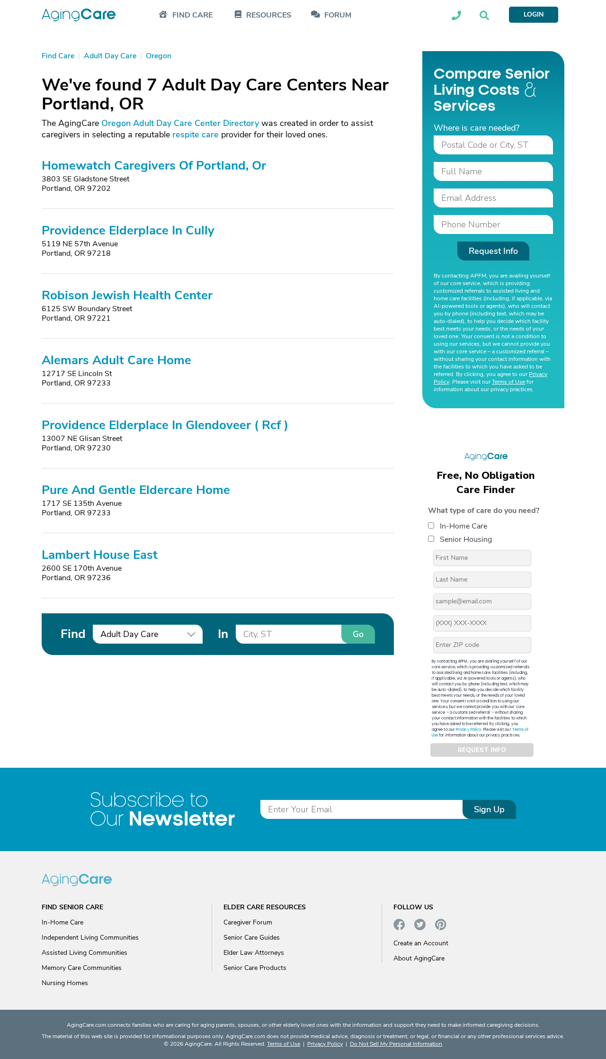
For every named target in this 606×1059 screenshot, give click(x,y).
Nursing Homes (65, 982)
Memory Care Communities (82, 967)
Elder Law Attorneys (253, 952)
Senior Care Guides (251, 937)
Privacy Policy (468, 729)
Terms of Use (508, 382)
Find (73, 634)
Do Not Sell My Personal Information (396, 1044)
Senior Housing (466, 539)
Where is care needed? (476, 128)
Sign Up (489, 809)
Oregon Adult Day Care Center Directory (180, 123)
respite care (195, 134)
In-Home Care (463, 526)
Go (358, 634)
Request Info (493, 251)
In (223, 634)
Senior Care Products (254, 967)
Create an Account (420, 943)
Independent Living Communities (90, 937)
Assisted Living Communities (84, 952)
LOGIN (534, 14)
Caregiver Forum (247, 922)
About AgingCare (419, 958)
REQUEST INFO (482, 750)
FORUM (337, 15)
